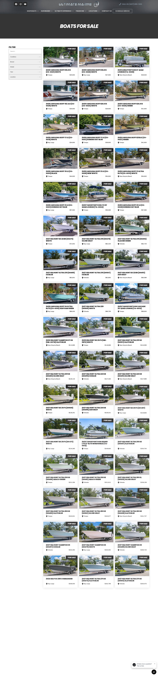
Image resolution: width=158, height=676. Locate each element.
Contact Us (107, 11)
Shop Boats (31, 11)
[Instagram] (21, 4)
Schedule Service (122, 11)
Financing (80, 11)
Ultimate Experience (63, 11)
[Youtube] (25, 4)
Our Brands (45, 11)
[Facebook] (16, 4)
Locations (93, 11)
